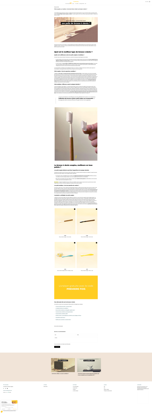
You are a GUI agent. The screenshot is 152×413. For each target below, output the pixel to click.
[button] (2, 412)
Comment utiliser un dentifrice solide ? (62, 313)
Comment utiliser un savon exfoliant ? (60, 373)
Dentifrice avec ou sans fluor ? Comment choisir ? (63, 319)
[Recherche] (147, 1)
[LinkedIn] (7, 388)
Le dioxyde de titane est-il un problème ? (62, 308)
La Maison (74, 389)
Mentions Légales (106, 389)
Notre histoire (45, 386)
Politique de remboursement (108, 390)
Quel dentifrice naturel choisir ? (60, 317)
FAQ (104, 386)
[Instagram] (5, 388)
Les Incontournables (75, 386)
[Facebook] (3, 388)
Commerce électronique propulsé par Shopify (9, 410)
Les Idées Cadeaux (75, 390)
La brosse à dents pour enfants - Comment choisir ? (64, 306)
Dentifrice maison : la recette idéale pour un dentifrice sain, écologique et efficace (68, 315)
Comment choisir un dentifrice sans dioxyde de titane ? (64, 311)
